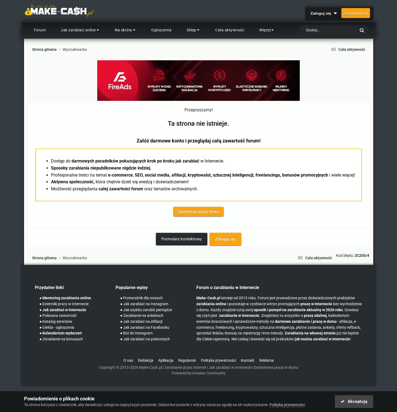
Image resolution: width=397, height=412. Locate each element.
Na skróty (123, 30)
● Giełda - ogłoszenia (56, 327)
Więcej (265, 30)
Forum (40, 30)
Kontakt (247, 360)
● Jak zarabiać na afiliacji (141, 321)
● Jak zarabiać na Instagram (144, 304)
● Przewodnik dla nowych (141, 298)
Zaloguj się (322, 13)
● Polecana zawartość (58, 315)
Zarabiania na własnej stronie (310, 333)
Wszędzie (341, 30)
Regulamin (187, 360)
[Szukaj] (361, 30)
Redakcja (145, 360)
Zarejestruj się (356, 13)
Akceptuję (356, 401)
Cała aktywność (229, 30)
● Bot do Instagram (136, 333)
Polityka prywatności (218, 360)
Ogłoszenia (161, 30)
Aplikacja (165, 360)
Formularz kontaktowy (182, 239)
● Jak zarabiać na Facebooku (144, 327)
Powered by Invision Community (199, 373)
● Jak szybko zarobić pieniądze (146, 310)
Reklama (266, 360)
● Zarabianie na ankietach (141, 315)
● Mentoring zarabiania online (65, 298)
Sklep (191, 30)
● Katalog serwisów (55, 321)
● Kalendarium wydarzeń (60, 333)
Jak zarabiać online (78, 30)
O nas (128, 360)
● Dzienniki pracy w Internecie (64, 304)
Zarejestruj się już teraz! (198, 211)
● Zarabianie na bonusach (61, 339)
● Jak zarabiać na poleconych (145, 339)
